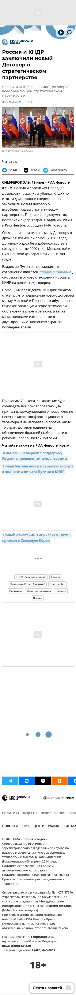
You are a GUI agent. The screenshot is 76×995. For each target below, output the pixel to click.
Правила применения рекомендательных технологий (33, 882)
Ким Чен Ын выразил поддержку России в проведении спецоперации (34, 456)
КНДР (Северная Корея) (31, 577)
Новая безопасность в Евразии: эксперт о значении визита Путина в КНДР (38, 469)
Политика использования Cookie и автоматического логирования (28, 868)
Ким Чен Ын (57, 584)
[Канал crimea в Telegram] (10, 781)
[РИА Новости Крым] (17, 42)
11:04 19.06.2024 (12, 101)
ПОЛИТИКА (10, 813)
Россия (55, 577)
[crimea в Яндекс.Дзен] (43, 781)
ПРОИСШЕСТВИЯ (53, 813)
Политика (15, 591)
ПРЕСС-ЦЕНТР (33, 826)
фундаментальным (55, 272)
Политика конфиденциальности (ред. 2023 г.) (35, 875)
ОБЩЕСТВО (30, 813)
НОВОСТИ (10, 826)
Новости (61, 591)
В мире (37, 598)
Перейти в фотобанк (22, 151)
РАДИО (53, 826)
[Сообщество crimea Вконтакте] (27, 781)
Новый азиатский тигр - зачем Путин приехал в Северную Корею (37, 538)
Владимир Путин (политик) (27, 584)
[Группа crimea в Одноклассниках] (60, 781)
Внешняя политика (38, 591)
